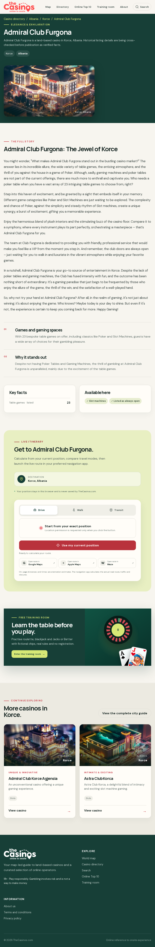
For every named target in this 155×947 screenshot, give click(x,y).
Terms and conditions (17, 912)
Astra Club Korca (98, 778)
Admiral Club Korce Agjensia (33, 778)
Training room (105, 7)
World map (89, 858)
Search (144, 7)
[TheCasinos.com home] (19, 7)
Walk (80, 510)
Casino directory (14, 19)
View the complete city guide (124, 713)
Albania (33, 19)
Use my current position (80, 545)
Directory (63, 7)
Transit (118, 510)
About (124, 7)
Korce (46, 19)
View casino (40, 810)
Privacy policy (12, 918)
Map (48, 7)
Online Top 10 (82, 7)
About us (10, 906)
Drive (41, 510)
